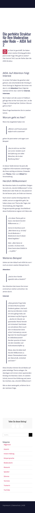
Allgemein (7, 445)
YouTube (7, 490)
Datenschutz (16, 505)
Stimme (6, 476)
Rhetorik (7, 467)
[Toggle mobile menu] (31, 4)
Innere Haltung (9, 454)
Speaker (7, 472)
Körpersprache (9, 458)
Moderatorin (8, 463)
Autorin (6, 449)
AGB (23, 505)
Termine (7, 481)
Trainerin (7, 485)
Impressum (6, 505)
